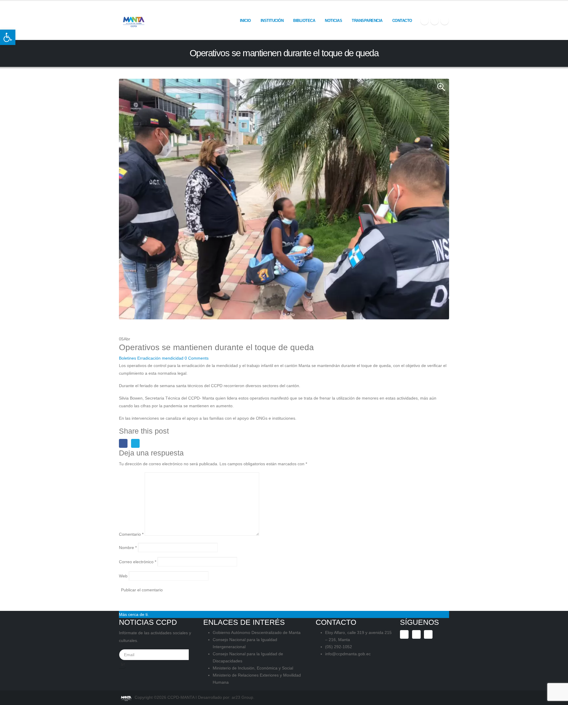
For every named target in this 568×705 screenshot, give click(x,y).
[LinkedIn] (444, 21)
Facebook (123, 443)
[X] (434, 21)
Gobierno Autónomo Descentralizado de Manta (257, 632)
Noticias (333, 20)
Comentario (131, 534)
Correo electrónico (137, 561)
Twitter (135, 443)
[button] (7, 37)
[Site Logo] (134, 20)
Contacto (402, 20)
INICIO (245, 20)
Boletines (127, 358)
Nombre (128, 547)
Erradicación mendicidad (160, 358)
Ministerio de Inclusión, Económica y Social (253, 668)
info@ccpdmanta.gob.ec (348, 653)
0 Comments (197, 358)
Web (123, 576)
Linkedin (428, 634)
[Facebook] (424, 21)
